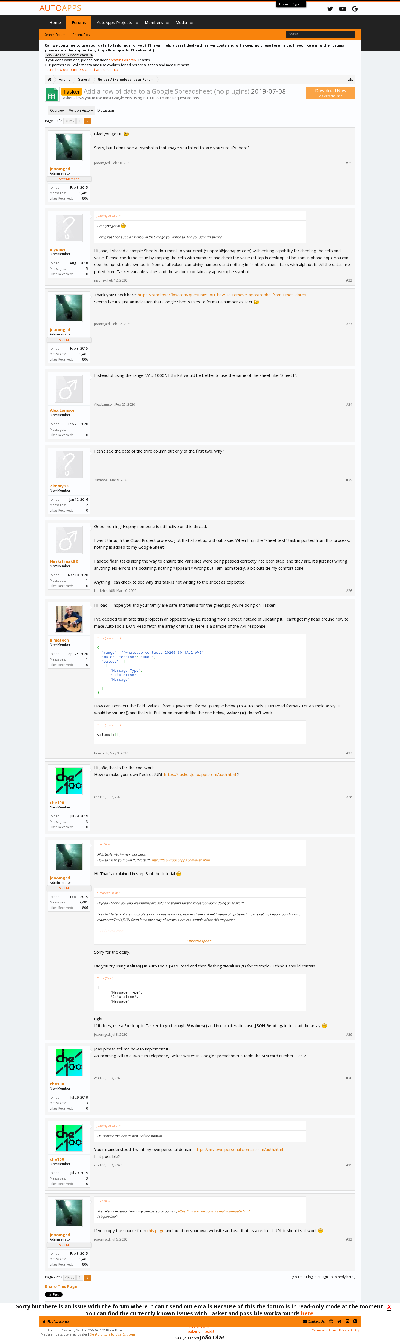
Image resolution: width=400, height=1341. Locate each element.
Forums (79, 22)
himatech (59, 640)
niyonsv (58, 249)
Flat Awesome (58, 1321)
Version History (81, 110)
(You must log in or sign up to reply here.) (323, 1277)
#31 (349, 1165)
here (307, 1313)
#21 (349, 163)
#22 (349, 280)
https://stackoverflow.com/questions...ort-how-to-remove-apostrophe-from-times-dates (222, 294)
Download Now (330, 93)
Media (181, 22)
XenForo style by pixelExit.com (112, 1334)
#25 (349, 480)
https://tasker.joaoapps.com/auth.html (200, 774)
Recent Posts (82, 34)
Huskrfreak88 (64, 561)
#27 (349, 753)
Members (154, 22)
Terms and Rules (324, 1330)
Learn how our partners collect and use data (81, 69)
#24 (349, 404)
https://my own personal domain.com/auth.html (239, 1149)
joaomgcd (60, 168)
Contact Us (316, 1321)
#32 (349, 1239)
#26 (349, 591)
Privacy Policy (349, 1330)
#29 (349, 1035)
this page (156, 1230)
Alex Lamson (62, 410)
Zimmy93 (59, 485)
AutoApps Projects (114, 22)
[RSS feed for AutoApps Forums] (355, 1321)
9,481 (83, 193)
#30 (349, 1078)
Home (55, 22)
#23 (349, 324)
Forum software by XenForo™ (88, 1330)
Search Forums (55, 34)
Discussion (105, 110)
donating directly (122, 59)
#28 (349, 797)
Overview (57, 110)
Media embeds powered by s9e (64, 1334)
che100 (57, 802)
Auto (60, 7)
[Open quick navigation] (350, 79)
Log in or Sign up (291, 4)
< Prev (69, 121)
